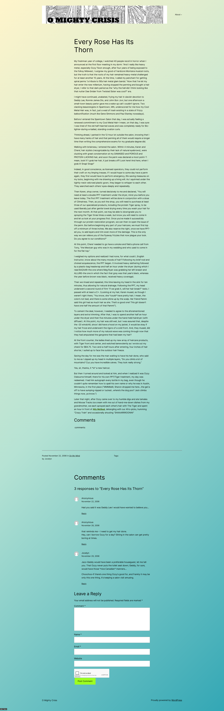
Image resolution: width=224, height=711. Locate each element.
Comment (80, 606)
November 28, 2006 (90, 525)
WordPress (176, 700)
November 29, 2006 (90, 556)
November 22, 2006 (90, 501)
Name (78, 634)
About (177, 14)
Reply (84, 513)
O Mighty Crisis (49, 700)
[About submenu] (181, 14)
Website (78, 658)
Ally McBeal (99, 409)
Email (77, 646)
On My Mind (74, 456)
